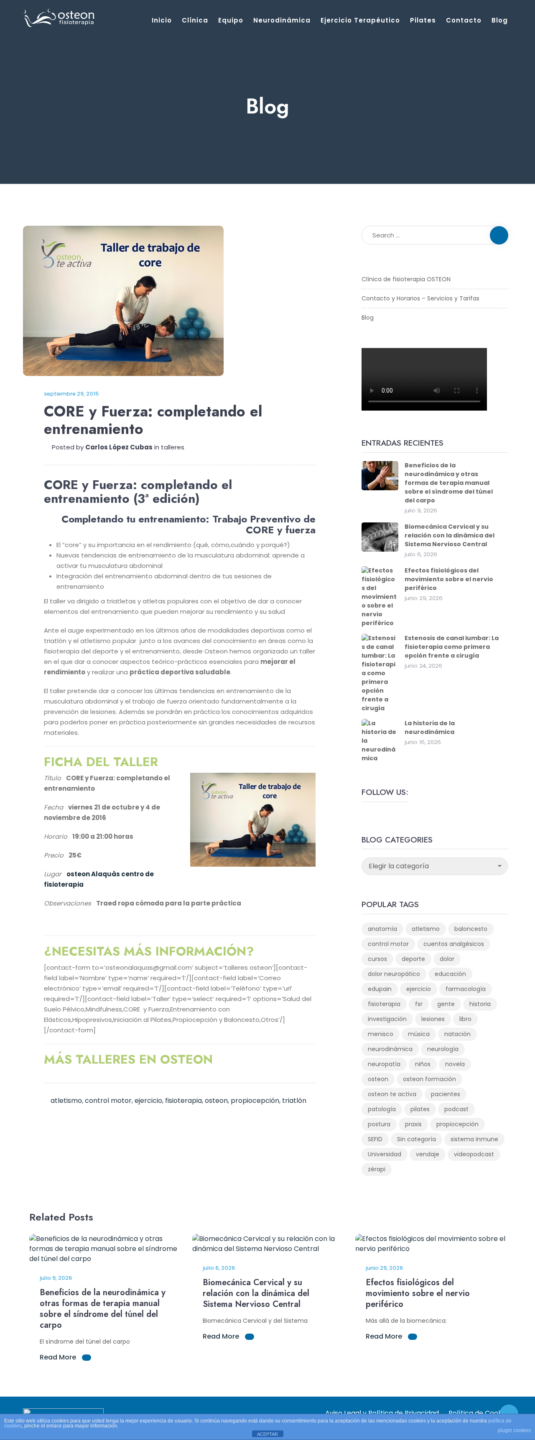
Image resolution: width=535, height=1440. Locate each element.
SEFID (375, 1139)
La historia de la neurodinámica (430, 727)
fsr (419, 1004)
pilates (420, 1109)
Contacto (464, 20)
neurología (443, 1049)
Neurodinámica (282, 20)
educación (450, 974)
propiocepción (255, 1100)
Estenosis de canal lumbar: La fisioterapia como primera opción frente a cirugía (452, 647)
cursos (377, 959)
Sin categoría (416, 1139)
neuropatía (384, 1064)
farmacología (466, 989)
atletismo (66, 1100)
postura (379, 1124)
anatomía (382, 929)
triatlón (294, 1100)
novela (455, 1064)
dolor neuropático (394, 974)
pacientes (445, 1094)
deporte (413, 959)
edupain (380, 989)
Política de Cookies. (480, 1413)
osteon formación (429, 1079)
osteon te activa (392, 1094)
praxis (413, 1124)
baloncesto (470, 929)
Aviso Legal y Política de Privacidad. (382, 1413)
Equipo (230, 20)
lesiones (433, 1019)
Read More (59, 1357)
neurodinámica (390, 1049)
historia (480, 1004)
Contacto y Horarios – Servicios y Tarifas (420, 298)
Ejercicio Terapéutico (360, 20)
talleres (172, 447)
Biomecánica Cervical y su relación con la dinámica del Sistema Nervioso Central (449, 535)
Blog (500, 20)
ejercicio (148, 1100)
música (419, 1034)
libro (465, 1019)
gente (446, 1004)
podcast (456, 1109)
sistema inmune (474, 1139)
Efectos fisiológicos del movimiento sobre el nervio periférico (449, 579)
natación (457, 1034)
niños (423, 1064)
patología (382, 1109)
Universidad (384, 1154)
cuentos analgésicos (453, 944)
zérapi (376, 1169)
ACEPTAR (267, 1434)
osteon (216, 1100)
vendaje (427, 1154)
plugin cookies (514, 1430)
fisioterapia (183, 1100)
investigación (387, 1019)
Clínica (195, 20)
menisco (380, 1034)
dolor (447, 959)
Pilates (423, 20)
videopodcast (474, 1154)
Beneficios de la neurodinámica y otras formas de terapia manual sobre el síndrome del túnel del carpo (449, 482)
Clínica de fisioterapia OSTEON (406, 279)
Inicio (162, 20)
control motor (108, 1100)
